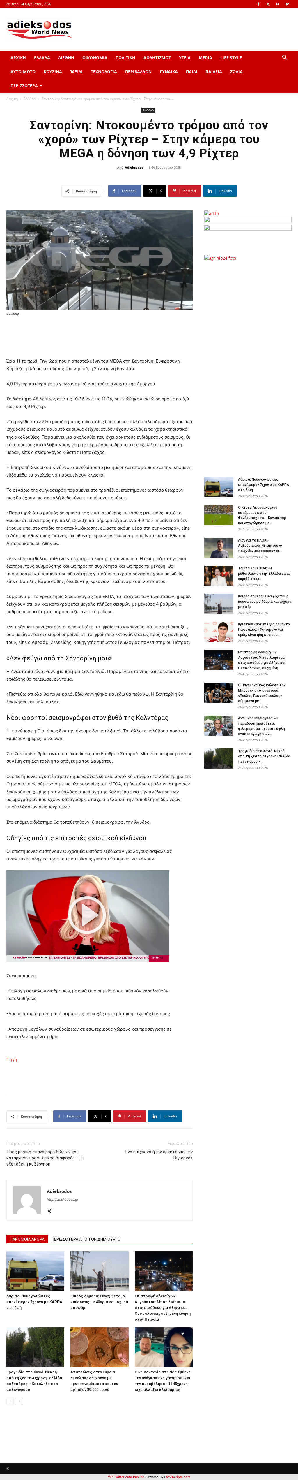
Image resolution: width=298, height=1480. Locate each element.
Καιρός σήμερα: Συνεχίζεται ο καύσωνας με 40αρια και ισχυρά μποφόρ (99, 1302)
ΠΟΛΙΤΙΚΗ (125, 57)
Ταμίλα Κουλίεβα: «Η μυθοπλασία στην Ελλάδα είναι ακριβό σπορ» (264, 573)
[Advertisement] (250, 365)
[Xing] (51, 1211)
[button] (285, 58)
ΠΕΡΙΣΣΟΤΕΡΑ (24, 85)
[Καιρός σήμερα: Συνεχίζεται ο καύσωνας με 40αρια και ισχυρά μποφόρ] (99, 1271)
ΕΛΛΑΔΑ (42, 57)
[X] (268, 4)
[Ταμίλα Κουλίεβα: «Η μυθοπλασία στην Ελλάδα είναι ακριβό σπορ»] (218, 576)
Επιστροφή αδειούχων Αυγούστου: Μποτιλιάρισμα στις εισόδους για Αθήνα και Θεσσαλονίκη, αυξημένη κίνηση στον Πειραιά (163, 1307)
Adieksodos (134, 167)
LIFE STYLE (231, 57)
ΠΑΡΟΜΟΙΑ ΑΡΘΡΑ (27, 1239)
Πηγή (11, 1059)
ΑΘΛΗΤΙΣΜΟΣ (157, 57)
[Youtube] (277, 4)
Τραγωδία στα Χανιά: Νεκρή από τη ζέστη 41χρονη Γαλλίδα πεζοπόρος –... (264, 756)
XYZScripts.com (178, 1477)
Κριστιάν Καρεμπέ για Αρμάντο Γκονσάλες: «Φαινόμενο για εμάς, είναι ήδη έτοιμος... (264, 629)
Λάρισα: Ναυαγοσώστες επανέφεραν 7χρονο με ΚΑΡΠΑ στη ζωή (34, 1302)
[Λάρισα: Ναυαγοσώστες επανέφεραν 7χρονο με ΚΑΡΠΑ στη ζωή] (35, 1271)
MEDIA (205, 57)
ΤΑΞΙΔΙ (76, 71)
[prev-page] (10, 1401)
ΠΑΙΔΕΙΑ (213, 71)
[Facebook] (258, 4)
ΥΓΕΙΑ (185, 57)
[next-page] (19, 1401)
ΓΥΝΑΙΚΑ (169, 71)
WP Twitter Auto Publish (126, 1477)
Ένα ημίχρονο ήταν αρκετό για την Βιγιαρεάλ (159, 1155)
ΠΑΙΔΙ (191, 71)
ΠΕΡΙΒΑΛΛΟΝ (138, 71)
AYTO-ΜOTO (23, 71)
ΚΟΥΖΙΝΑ (53, 71)
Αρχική (12, 98)
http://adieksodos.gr (62, 1200)
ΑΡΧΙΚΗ (18, 57)
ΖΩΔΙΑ (236, 71)
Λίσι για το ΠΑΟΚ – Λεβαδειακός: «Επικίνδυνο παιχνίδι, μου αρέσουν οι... (260, 545)
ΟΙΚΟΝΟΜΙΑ (94, 57)
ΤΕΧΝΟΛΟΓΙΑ (104, 71)
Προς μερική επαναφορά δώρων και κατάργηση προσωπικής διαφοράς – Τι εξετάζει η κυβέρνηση (45, 1158)
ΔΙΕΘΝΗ (66, 57)
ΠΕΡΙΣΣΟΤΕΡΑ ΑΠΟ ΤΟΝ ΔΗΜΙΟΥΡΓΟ (86, 1239)
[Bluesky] (287, 4)
